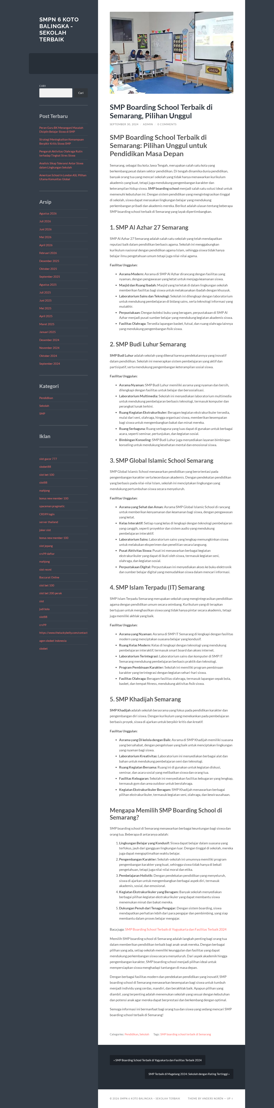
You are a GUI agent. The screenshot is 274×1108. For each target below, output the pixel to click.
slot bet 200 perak (50, 593)
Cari (42, 85)
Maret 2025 (46, 324)
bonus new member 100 (53, 498)
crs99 (42, 624)
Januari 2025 (47, 332)
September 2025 (49, 276)
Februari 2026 (48, 253)
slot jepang (46, 545)
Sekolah (44, 405)
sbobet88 (45, 466)
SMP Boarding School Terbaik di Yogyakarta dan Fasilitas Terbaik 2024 (175, 929)
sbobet (43, 648)
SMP (42, 413)
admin (148, 124)
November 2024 (49, 347)
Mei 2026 (45, 237)
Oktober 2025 (48, 268)
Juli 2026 (45, 221)
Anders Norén (212, 1098)
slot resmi (45, 569)
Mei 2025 (45, 308)
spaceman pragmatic (52, 506)
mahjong (44, 490)
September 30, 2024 (124, 124)
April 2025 (46, 316)
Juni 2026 (45, 229)
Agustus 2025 (48, 284)
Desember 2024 (49, 340)
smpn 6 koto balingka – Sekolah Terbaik (150, 1098)
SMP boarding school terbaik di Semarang (185, 1034)
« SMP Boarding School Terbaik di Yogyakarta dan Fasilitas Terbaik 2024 (158, 1060)
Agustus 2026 (48, 213)
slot (41, 601)
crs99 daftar (47, 553)
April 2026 (46, 245)
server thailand (48, 522)
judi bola (44, 609)
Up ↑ (230, 1098)
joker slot (45, 530)
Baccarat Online (49, 577)
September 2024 (49, 363)
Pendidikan (46, 398)
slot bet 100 (46, 474)
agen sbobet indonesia (53, 640)
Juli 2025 (45, 292)
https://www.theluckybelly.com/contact (63, 632)
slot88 (43, 482)
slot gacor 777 (48, 458)
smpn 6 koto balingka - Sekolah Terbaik (59, 29)
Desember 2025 (49, 261)
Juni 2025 (45, 300)
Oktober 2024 (48, 355)
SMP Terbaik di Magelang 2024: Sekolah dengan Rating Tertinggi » (189, 1074)
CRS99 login (46, 514)
